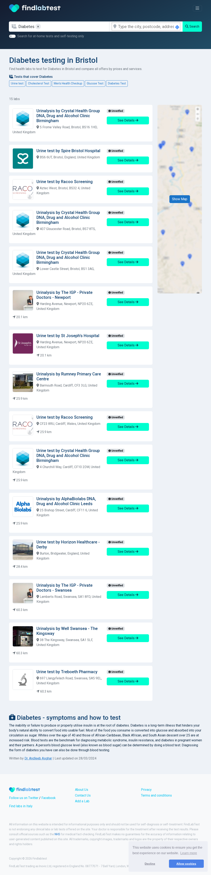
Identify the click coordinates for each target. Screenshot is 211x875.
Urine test (17, 83)
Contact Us (83, 795)
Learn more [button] (188, 853)
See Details (126, 120)
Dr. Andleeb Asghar (38, 758)
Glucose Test (95, 83)
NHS (57, 834)
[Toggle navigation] (197, 8)
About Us (81, 790)
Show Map (179, 199)
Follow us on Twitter (23, 798)
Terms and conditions (156, 795)
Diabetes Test (117, 83)
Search (194, 26)
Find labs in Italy (21, 806)
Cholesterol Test (38, 83)
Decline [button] (150, 863)
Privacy (146, 790)
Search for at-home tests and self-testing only (50, 36)
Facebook (48, 798)
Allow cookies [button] (186, 863)
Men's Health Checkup (68, 83)
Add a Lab (82, 801)
